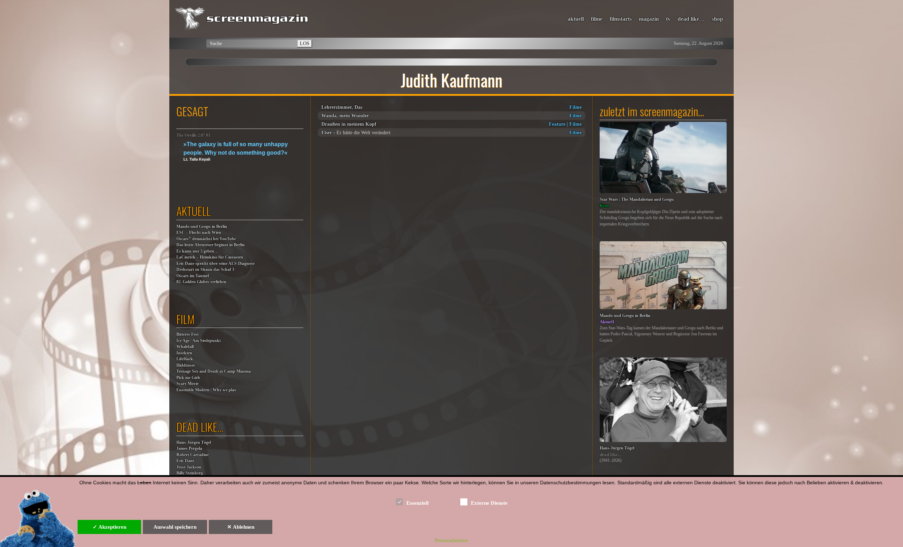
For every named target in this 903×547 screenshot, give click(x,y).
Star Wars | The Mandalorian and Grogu (637, 199)
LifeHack (184, 359)
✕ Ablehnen (240, 527)
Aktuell (607, 321)
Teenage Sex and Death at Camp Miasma (213, 371)
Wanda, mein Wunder (345, 115)
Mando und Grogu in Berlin (201, 226)
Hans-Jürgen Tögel (193, 442)
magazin (649, 19)
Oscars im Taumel (192, 276)
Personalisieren (451, 540)
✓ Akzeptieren (109, 527)
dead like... (610, 454)
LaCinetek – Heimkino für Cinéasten (209, 257)
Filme (575, 107)
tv (668, 19)
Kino (605, 205)
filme (596, 19)
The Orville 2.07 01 (193, 135)
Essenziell (417, 503)
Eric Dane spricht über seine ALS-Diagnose (215, 263)
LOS (304, 43)
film (185, 319)
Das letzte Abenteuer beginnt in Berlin (210, 245)
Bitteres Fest (187, 334)
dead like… (691, 19)
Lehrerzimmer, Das (341, 107)
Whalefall (185, 346)
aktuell (576, 19)
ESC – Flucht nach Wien (198, 232)
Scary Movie (187, 383)
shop (717, 19)
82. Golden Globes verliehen (201, 282)
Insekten (184, 353)
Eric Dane (185, 461)
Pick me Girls (188, 377)
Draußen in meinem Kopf (348, 124)
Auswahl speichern (174, 527)
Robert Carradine (192, 455)
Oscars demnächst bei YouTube (206, 238)
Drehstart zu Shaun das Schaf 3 (205, 269)
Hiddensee (185, 365)
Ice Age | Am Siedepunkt (198, 340)
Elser (326, 132)
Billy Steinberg (189, 473)
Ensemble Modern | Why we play (206, 390)
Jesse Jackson (188, 467)
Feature (557, 124)
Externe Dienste (489, 503)
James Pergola (189, 448)
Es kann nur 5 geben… (197, 251)
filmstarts (621, 19)
